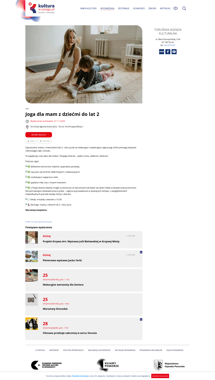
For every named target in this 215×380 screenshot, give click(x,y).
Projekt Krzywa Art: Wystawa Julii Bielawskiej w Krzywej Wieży (81, 241)
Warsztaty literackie (55, 308)
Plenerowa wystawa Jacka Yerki (62, 260)
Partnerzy (54, 350)
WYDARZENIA (107, 8)
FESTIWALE (123, 8)
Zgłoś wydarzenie (174, 350)
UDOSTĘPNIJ (46, 141)
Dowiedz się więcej (80, 376)
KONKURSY (139, 8)
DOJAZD (32, 141)
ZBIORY (152, 8)
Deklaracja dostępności (99, 350)
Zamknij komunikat (160, 376)
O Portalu (40, 350)
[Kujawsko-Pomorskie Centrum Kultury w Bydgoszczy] (46, 365)
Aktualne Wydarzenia (125, 350)
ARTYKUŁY (165, 8)
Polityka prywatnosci (73, 350)
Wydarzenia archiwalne (151, 350)
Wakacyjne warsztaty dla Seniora (63, 284)
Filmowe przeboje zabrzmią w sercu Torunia (70, 333)
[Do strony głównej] (41, 8)
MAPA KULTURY (88, 8)
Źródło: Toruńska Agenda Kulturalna (38, 222)
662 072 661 (169, 45)
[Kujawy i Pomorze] (107, 365)
